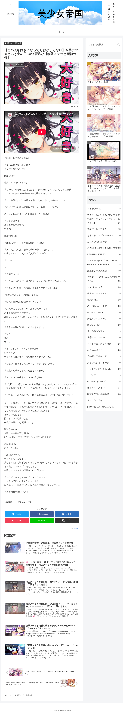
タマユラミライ (104, 400)
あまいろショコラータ (104, 362)
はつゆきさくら (104, 350)
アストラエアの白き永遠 (104, 344)
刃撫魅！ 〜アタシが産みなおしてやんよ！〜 (104, 279)
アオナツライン (104, 209)
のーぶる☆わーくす (104, 306)
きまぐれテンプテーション (104, 235)
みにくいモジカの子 (104, 241)
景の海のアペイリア (104, 356)
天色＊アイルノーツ (104, 318)
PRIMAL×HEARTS (104, 254)
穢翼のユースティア (104, 293)
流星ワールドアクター (104, 229)
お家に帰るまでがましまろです (104, 248)
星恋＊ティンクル (104, 337)
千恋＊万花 (104, 300)
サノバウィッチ (104, 287)
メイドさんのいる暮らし (104, 369)
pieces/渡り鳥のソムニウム (104, 407)
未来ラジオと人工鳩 (104, 271)
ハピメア (104, 375)
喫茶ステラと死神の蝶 (13, 43)
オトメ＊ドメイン (104, 388)
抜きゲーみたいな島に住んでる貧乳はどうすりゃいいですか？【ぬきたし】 (104, 219)
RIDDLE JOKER (104, 312)
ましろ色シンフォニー (104, 331)
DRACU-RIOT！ (104, 325)
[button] (119, 44)
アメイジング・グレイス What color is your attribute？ (104, 262)
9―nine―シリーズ (104, 381)
